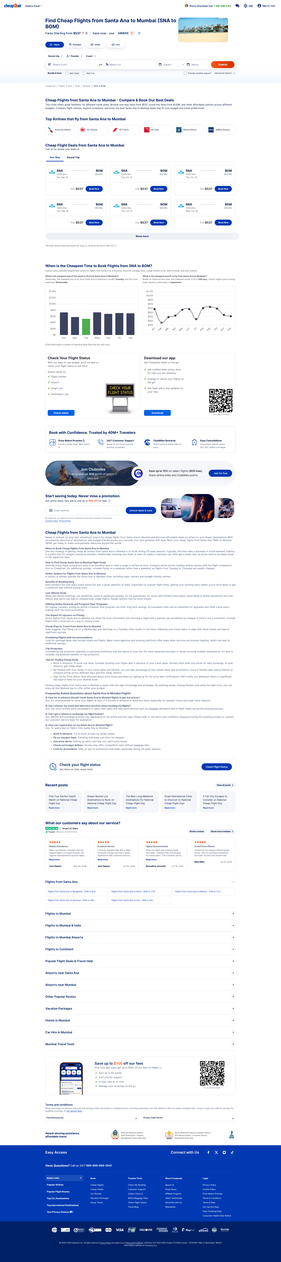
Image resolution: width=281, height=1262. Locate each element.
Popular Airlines (55, 1184)
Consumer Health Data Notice (217, 1215)
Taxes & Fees (209, 1202)
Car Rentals (95, 1193)
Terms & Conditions (212, 1198)
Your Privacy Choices (58, 1212)
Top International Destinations (63, 1205)
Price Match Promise (212, 1193)
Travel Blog (133, 1207)
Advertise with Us (173, 1202)
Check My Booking (137, 1185)
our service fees (74, 1111)
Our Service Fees (211, 1207)
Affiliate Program (173, 1193)
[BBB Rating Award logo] (232, 1136)
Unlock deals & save (141, 510)
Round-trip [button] (53, 56)
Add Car (90, 73)
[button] (208, 6)
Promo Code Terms (153, 1117)
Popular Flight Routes (58, 1191)
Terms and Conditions (134, 1243)
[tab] (54, 45)
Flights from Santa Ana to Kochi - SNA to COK (133, 891)
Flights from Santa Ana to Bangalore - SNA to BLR (71, 891)
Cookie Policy (209, 1189)
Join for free (220, 473)
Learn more (93, 478)
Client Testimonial (173, 1198)
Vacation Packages (99, 1198)
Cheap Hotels (96, 1189)
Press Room (171, 1189)
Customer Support (136, 1189)
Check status (61, 412)
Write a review (197, 831)
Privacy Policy (65, 521)
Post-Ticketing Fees (212, 1211)
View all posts (224, 785)
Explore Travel (32, 6)
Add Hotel (74, 73)
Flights (62, 86)
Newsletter (170, 1207)
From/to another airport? (199, 73)
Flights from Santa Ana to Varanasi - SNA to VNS (71, 900)
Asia (70, 86)
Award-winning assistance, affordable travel (62, 1135)
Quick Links (53, 1178)
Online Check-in (135, 1193)
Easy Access (56, 1152)
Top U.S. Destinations (58, 1198)
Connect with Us (185, 1152)
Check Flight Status (217, 766)
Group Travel (96, 1202)
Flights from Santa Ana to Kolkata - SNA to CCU (198, 891)
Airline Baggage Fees (138, 1198)
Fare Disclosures (55, 1117)
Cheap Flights (97, 1185)
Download (157, 412)
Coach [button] (89, 56)
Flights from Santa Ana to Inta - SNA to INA (132, 900)
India (77, 86)
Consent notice (51, 521)
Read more (54, 808)
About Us (169, 1185)
